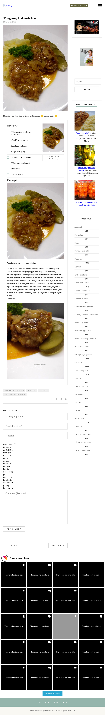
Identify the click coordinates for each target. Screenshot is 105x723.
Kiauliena (32, 391)
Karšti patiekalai (82, 282)
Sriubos (78, 402)
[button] (13, 574)
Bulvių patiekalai (82, 251)
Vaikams (78, 426)
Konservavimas (81, 298)
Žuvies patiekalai (82, 450)
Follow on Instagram (53, 694)
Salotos (78, 378)
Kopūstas (43, 391)
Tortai (77, 410)
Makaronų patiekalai (84, 330)
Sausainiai (79, 394)
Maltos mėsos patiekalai (15, 395)
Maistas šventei (82, 322)
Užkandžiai (79, 418)
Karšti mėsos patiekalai (14, 391)
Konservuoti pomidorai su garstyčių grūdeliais (86, 203)
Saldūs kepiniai (81, 370)
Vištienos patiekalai (83, 442)
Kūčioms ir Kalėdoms (84, 306)
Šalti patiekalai (81, 386)
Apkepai (78, 227)
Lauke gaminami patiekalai (86, 314)
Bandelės (79, 235)
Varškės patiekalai (83, 434)
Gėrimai (78, 267)
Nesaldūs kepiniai (83, 346)
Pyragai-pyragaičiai (83, 354)
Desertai (78, 259)
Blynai (77, 243)
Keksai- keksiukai (82, 291)
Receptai (78, 362)
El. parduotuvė (79, 5)
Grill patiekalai (81, 275)
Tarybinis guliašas (83, 133)
